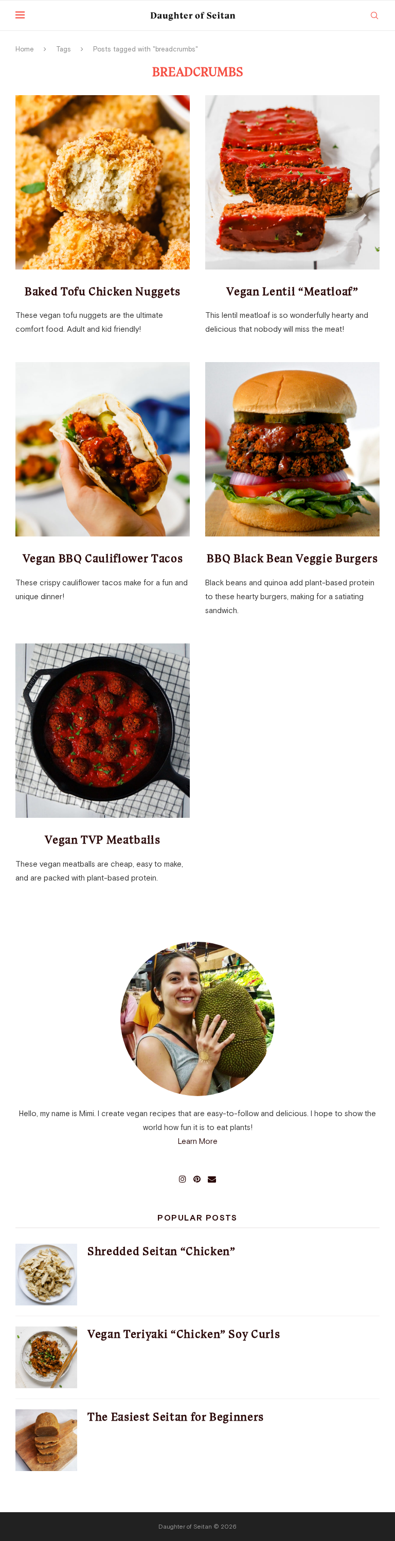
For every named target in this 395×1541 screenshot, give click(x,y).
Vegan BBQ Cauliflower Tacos (103, 558)
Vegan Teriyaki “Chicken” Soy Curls (183, 1334)
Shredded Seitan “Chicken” (161, 1251)
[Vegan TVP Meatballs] (102, 730)
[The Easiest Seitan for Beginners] (46, 1440)
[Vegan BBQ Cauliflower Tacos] (102, 449)
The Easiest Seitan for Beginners (175, 1417)
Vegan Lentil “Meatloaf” (292, 291)
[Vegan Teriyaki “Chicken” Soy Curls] (46, 1357)
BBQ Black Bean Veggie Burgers (292, 558)
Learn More (198, 1141)
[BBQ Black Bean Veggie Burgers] (292, 449)
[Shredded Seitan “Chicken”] (46, 1274)
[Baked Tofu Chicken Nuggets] (102, 182)
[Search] (374, 15)
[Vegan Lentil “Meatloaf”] (292, 182)
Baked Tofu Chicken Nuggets (103, 291)
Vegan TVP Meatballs (102, 840)
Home (24, 49)
